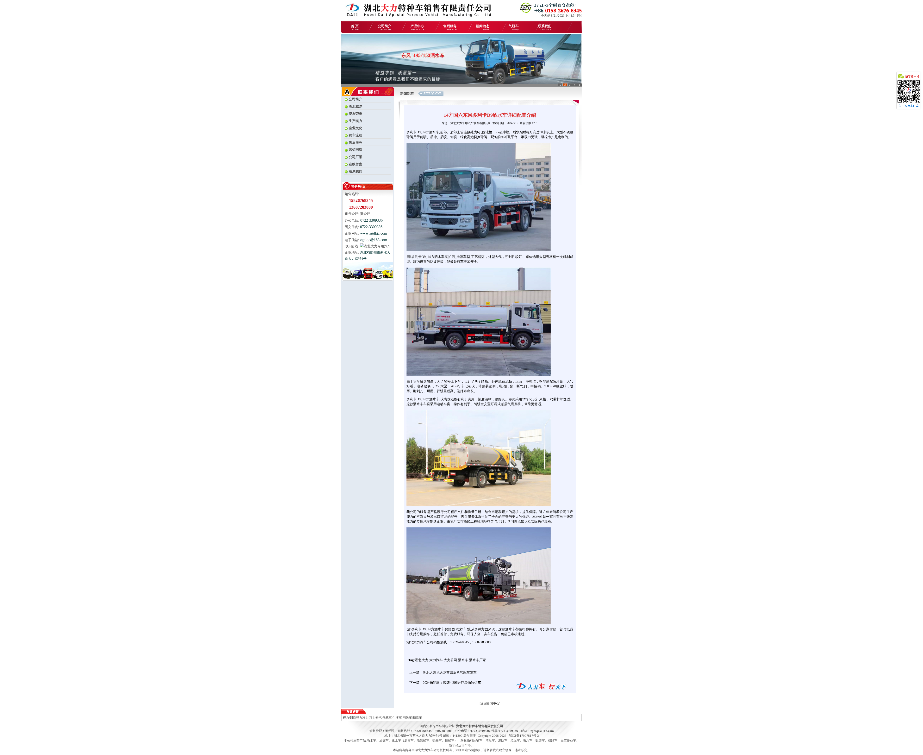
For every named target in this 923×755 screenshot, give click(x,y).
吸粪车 (540, 740)
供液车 (397, 717)
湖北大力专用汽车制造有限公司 (470, 123)
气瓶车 (514, 27)
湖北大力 (421, 660)
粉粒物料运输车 (471, 740)
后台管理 (469, 735)
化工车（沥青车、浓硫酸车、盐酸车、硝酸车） (424, 740)
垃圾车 (515, 740)
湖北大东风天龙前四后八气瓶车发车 (450, 672)
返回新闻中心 (489, 703)
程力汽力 (362, 717)
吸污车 (527, 740)
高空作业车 (568, 740)
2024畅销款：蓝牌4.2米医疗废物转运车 (452, 683)
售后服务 (450, 27)
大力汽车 (436, 660)
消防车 (407, 717)
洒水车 (463, 660)
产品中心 (417, 27)
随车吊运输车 (458, 745)
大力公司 (450, 660)
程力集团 (349, 717)
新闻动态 (482, 27)
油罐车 (384, 740)
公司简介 (384, 27)
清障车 (490, 740)
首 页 (355, 27)
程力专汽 (375, 717)
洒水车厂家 (477, 660)
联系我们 (544, 27)
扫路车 (417, 717)
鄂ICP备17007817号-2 (524, 735)
